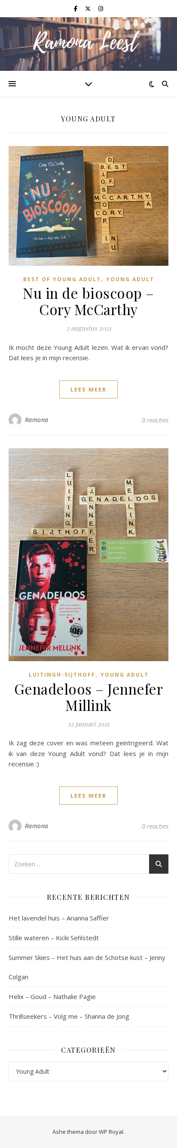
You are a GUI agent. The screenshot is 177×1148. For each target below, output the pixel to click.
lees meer (88, 389)
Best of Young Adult (62, 279)
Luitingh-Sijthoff (62, 674)
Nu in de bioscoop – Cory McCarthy (88, 301)
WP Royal (111, 1132)
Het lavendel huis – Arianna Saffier (59, 918)
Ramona (37, 420)
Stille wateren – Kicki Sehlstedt (54, 937)
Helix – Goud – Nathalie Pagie (52, 996)
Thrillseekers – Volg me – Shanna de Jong (69, 1016)
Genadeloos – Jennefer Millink (88, 696)
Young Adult (130, 279)
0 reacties (155, 420)
